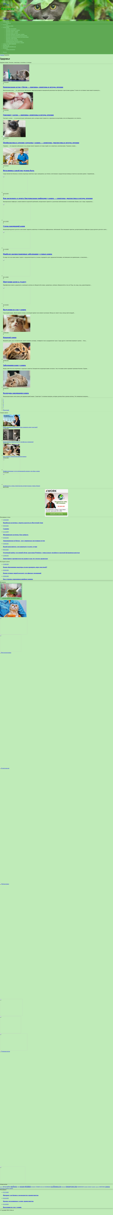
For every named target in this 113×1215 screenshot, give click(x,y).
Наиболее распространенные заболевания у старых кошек (27, 254)
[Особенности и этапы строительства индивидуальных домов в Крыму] (11, 484)
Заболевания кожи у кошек (14, 365)
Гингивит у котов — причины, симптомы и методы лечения (28, 115)
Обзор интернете (10, 49)
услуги (7, 1188)
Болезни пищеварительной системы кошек (17, 37)
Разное (5, 48)
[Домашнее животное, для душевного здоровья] (11, 599)
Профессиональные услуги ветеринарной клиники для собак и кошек (21, 471)
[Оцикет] (10, 651)
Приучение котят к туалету (14, 282)
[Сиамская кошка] (13, 1050)
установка (11, 1188)
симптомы (102, 1186)
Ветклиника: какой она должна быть (18, 170)
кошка (28, 1186)
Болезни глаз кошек (11, 28)
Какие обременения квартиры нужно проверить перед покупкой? (20, 427)
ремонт (90, 1186)
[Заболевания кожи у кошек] (16, 359)
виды (4, 1186)
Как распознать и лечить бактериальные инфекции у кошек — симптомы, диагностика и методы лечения (48, 198)
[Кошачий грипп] (16, 331)
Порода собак (9, 26)
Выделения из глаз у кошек (14, 310)
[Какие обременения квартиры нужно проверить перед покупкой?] (11, 425)
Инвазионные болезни (12, 39)
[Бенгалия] (13, 634)
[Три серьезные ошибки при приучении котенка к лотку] (12, 1183)
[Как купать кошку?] (13, 616)
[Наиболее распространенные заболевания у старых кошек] (16, 248)
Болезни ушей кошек (11, 38)
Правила (8, 23)
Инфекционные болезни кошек (14, 41)
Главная (2, 55)
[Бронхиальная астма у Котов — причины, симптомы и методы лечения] (16, 81)
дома (18, 1186)
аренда (1, 1186)
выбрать (14, 1186)
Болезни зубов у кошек (12, 31)
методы (42, 1186)
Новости (6, 45)
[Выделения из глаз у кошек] (16, 303)
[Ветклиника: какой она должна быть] (15, 164)
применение (80, 1186)
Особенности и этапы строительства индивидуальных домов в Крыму (21, 485)
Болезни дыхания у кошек (13, 30)
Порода (5, 24)
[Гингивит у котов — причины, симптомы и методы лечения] (18, 108)
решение (93, 1186)
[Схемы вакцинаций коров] (17, 220)
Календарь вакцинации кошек (16, 393)
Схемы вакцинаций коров (14, 226)
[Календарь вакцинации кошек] (16, 387)
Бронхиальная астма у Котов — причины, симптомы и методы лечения (33, 87)
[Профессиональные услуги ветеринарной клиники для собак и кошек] (11, 469)
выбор (8, 1186)
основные (47, 1186)
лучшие (37, 1186)
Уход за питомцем (9, 44)
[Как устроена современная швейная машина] (11, 455)
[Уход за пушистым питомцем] (10, 1032)
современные (2, 1188)
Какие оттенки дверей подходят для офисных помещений (18, 442)
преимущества (71, 1186)
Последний (6, 410)
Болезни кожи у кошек (12, 32)
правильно (63, 1186)
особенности (56, 1186)
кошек (22, 1186)
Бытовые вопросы (9, 46)
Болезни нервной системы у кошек (15, 34)
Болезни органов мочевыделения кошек (16, 35)
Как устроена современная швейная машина (14, 456)
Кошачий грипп (9, 337)
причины (86, 1186)
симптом (97, 1186)
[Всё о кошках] (7, 15)
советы (107, 1186)
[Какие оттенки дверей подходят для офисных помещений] (11, 440)
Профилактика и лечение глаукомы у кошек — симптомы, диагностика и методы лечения (41, 143)
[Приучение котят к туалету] (16, 275)
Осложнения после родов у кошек (15, 42)
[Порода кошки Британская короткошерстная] (11, 1015)
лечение (33, 1186)
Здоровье (6, 27)
